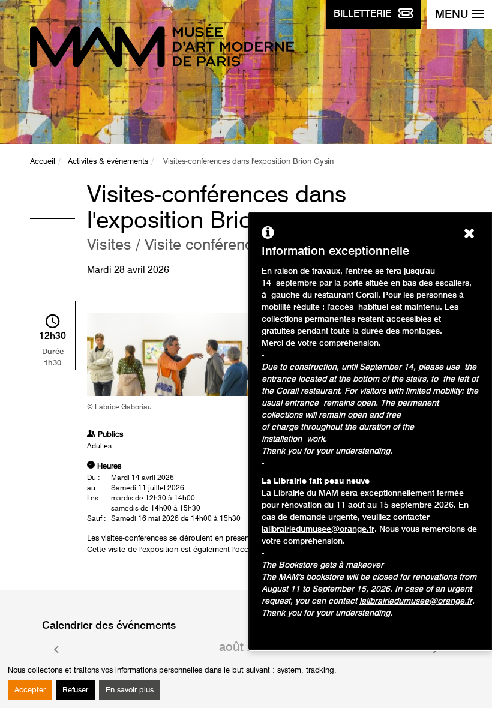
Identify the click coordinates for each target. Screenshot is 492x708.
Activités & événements (108, 162)
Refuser (75, 690)
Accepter (30, 690)
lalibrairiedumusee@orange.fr (318, 529)
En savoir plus (130, 690)
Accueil (42, 162)
